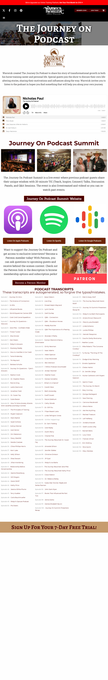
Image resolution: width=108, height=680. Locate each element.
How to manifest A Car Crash (21, 352)
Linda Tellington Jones (53, 416)
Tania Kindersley (16, 356)
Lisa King (48, 301)
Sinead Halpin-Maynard (53, 305)
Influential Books (16, 309)
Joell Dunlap (49, 313)
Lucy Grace (87, 435)
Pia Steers (14, 506)
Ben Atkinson (50, 363)
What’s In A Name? (51, 383)
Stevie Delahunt (50, 399)
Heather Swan (50, 375)
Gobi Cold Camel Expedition (20, 317)
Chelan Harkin (87, 367)
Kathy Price (15, 485)
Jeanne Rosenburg (17, 473)
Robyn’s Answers (16, 344)
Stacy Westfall (16, 438)
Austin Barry (49, 432)
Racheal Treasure (89, 414)
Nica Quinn (87, 447)
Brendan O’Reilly (51, 336)
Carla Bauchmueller (18, 497)
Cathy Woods (50, 403)
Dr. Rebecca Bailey (52, 479)
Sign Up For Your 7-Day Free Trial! (54, 527)
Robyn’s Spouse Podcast (20, 501)
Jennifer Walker (50, 450)
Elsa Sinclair (14, 336)
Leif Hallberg (87, 418)
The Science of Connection (19, 301)
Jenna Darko (49, 500)
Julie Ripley (49, 428)
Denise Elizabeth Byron (53, 504)
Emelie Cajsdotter (89, 363)
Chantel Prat (49, 436)
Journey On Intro (15, 297)
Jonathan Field (16, 391)
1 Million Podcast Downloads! (55, 367)
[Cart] (103, 10)
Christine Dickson (51, 454)
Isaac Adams (49, 350)
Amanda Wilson (51, 446)
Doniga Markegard (90, 394)
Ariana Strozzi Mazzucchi (92, 318)
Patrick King (14, 383)
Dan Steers (14, 340)
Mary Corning (87, 390)
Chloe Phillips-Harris (18, 446)
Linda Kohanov (88, 326)
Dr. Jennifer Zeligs (89, 371)
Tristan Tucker (15, 332)
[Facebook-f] (9, 10)
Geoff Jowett (49, 395)
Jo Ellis (12, 305)
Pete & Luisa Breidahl (91, 322)
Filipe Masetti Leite (52, 411)
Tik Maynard (14, 360)
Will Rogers (15, 477)
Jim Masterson (16, 434)
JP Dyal (47, 458)
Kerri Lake (14, 450)
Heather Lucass (87, 342)
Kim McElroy (87, 443)
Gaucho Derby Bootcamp (91, 338)
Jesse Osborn (49, 297)
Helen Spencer (50, 355)
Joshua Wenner (16, 426)
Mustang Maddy (16, 348)
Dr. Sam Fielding (50, 424)
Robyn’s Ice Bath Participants (94, 314)
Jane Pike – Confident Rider (20, 328)
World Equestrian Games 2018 (21, 313)
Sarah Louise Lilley (89, 427)
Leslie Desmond (16, 387)
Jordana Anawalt (89, 423)
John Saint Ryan (51, 489)
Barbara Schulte (16, 364)
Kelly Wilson (15, 454)
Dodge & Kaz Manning (90, 359)
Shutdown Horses (56, 321)
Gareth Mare (49, 387)
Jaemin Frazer (87, 382)
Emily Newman (50, 346)
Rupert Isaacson (16, 414)
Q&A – (47, 321)
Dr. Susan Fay (16, 395)
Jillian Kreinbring (17, 462)
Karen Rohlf (15, 481)
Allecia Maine (87, 406)
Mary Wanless (88, 451)
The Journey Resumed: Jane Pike (56, 467)
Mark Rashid (15, 418)
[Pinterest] (21, 10)
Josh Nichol (15, 430)
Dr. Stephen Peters (18, 379)
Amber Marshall (51, 371)
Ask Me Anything (89, 410)
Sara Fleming (87, 398)
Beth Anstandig (50, 391)
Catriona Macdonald (90, 402)
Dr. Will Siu (49, 407)
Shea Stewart (15, 458)
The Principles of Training (20, 410)
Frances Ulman (88, 439)
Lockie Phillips (88, 330)
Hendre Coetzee (16, 442)
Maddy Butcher (50, 325)
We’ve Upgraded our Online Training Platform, (54, 3)
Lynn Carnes (49, 309)
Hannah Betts (87, 431)
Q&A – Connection (51, 317)
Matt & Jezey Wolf (89, 297)
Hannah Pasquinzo (90, 334)
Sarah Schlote (16, 422)
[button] (4, 17)
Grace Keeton (50, 475)
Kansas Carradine (51, 379)
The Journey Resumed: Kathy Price (57, 471)
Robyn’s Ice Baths (51, 462)
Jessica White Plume (18, 489)
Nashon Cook (15, 375)
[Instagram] (15, 10)
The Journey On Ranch (91, 386)
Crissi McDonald (51, 359)
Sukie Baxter (15, 399)
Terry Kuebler (15, 493)
